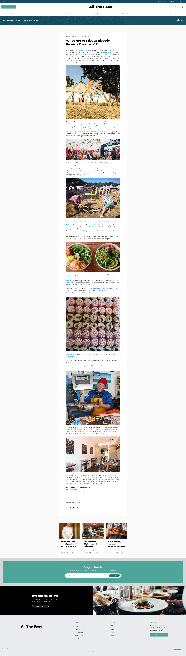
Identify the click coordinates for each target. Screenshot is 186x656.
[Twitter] (11, 1)
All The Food (101, 7)
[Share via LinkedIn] (74, 507)
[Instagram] (13, 1)
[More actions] (119, 36)
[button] (4, 1)
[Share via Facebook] (66, 507)
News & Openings (71, 502)
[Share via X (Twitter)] (70, 507)
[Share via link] (77, 507)
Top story (79, 502)
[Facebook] (8, 1)
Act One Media (177, 649)
